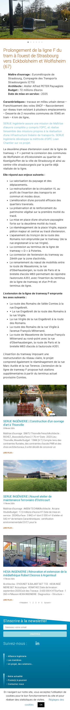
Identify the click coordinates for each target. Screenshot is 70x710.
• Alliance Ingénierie (17, 656)
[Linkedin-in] (37, 643)
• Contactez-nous (15, 684)
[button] (30, 42)
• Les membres (14, 660)
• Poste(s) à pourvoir (17, 680)
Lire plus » (8, 453)
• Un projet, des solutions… (20, 664)
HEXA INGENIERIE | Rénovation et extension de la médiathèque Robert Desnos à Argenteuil (35, 573)
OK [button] (41, 704)
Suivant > (47, 603)
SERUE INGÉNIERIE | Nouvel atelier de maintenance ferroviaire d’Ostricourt (27, 498)
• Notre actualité (15, 676)
